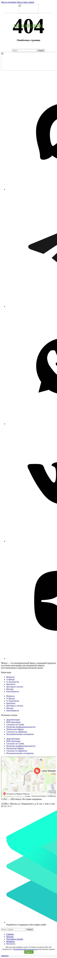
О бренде (10, 679)
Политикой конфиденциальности (25, 949)
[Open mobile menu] (4, 8)
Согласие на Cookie (15, 724)
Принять (29, 952)
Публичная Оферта (15, 729)
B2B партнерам (13, 722)
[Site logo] (28, 13)
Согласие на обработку (16, 732)
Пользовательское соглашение (20, 734)
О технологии (12, 682)
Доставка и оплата (14, 687)
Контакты (10, 684)
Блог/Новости (12, 691)
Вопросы (10, 677)
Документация (13, 720)
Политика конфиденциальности (20, 727)
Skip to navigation (9, 2)
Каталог (10, 689)
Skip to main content (25, 2)
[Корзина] (53, 8)
